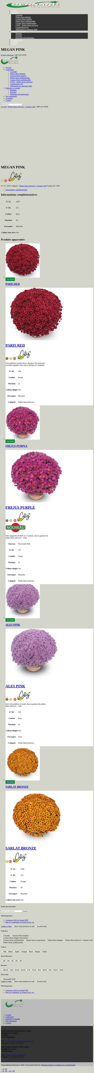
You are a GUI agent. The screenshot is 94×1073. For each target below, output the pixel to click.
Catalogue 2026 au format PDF (17, 920)
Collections (9, 55)
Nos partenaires (11, 1021)
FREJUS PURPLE (17, 445)
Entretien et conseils (13, 1019)
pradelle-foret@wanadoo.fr (15, 1055)
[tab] (49, 190)
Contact (8, 1023)
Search (25, 911)
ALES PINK (13, 624)
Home (3, 55)
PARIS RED (13, 283)
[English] (11, 1071)
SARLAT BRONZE (17, 786)
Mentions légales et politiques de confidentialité (58, 1065)
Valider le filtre (6, 926)
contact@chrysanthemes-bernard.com (19, 1041)
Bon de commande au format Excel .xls (20, 922)
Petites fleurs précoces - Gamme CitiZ (21, 107)
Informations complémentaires (16, 190)
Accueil (4, 107)
